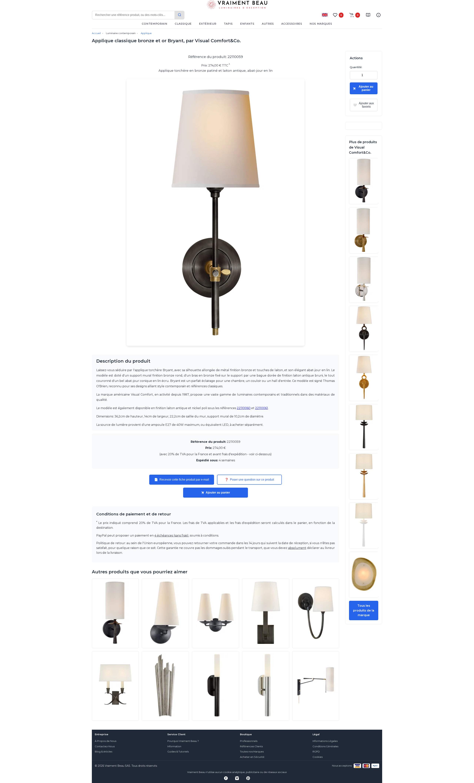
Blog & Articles (103, 751)
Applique (146, 33)
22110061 (261, 408)
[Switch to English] (324, 15)
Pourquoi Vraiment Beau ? (183, 741)
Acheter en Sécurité (252, 757)
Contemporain (154, 23)
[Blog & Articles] (368, 15)
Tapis (228, 23)
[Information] (378, 15)
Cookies (318, 757)
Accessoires (291, 23)
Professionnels (248, 741)
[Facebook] (226, 778)
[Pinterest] (248, 778)
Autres (268, 23)
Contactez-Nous (105, 746)
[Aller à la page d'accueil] (237, 5)
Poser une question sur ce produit (249, 479)
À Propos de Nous (105, 741)
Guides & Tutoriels (178, 751)
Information (174, 746)
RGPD (316, 751)
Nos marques (321, 23)
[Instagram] (237, 778)
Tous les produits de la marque (363, 610)
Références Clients (251, 746)
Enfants (247, 23)
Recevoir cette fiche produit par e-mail (181, 479)
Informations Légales (325, 741)
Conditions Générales (325, 746)
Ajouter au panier (218, 492)
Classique (183, 23)
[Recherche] (179, 15)
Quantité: (356, 67)
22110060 (244, 408)
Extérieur (207, 23)
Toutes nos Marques (252, 751)
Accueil (96, 33)
